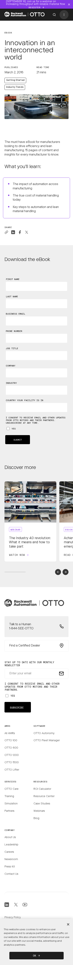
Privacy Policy (12, 917)
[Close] (68, 924)
